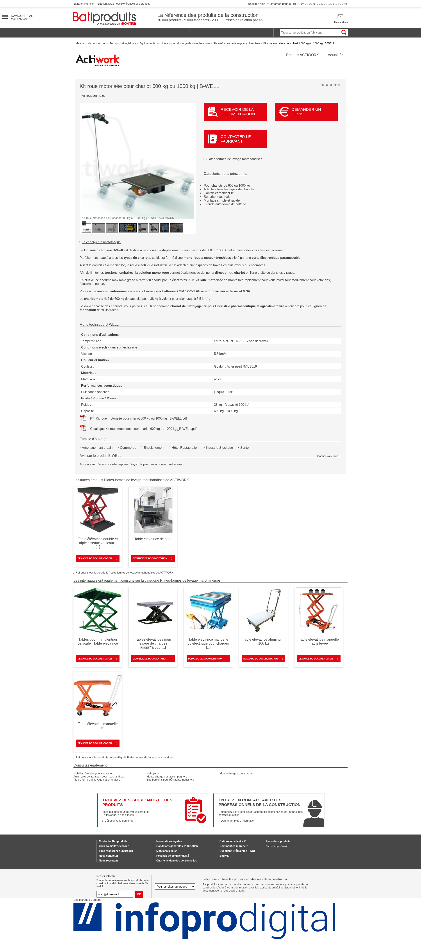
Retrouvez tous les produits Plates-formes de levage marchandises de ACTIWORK (124, 572)
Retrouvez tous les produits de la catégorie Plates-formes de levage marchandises (125, 757)
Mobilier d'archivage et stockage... (93, 773)
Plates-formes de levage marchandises (234, 159)
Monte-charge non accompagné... (167, 776)
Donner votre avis (327, 456)
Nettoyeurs (153, 773)
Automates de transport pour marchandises (99, 776)
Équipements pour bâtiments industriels (170, 779)
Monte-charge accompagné (236, 773)
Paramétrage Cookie (277, 846)
